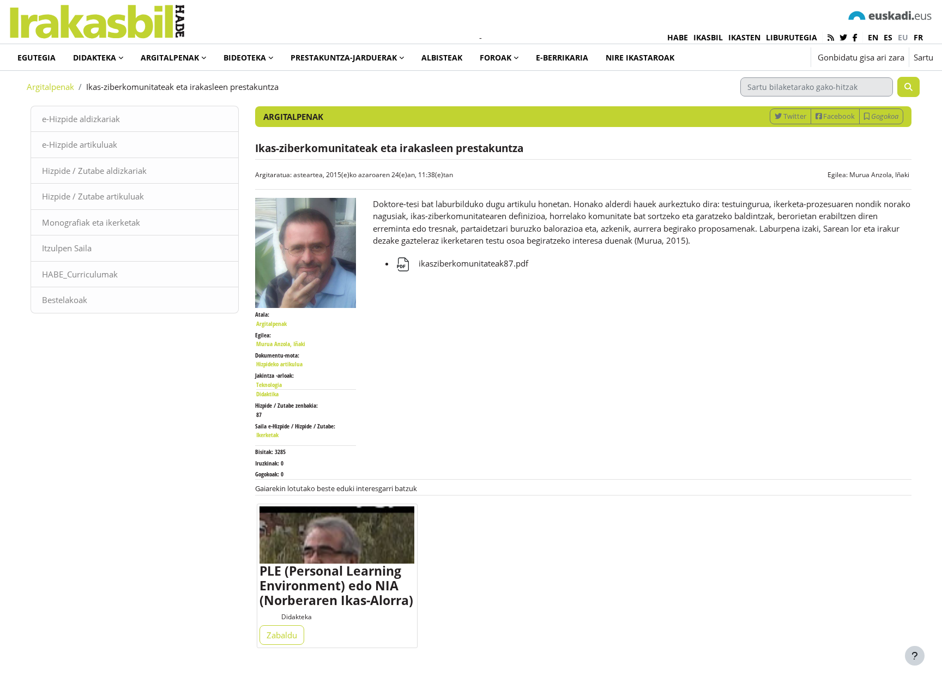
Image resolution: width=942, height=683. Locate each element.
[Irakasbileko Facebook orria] (855, 37)
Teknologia (269, 384)
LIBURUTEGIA (791, 37)
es (888, 37)
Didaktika (267, 394)
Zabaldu (282, 635)
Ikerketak (267, 435)
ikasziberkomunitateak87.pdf (472, 263)
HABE (677, 37)
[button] (768, 57)
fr (918, 37)
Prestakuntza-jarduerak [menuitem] (344, 57)
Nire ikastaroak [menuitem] (640, 57)
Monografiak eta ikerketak (91, 222)
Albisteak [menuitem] (441, 57)
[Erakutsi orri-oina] (915, 656)
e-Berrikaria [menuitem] (562, 57)
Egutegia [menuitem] (36, 57)
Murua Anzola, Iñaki (879, 174)
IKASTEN (744, 37)
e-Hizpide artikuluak (79, 144)
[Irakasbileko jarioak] (831, 37)
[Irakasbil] (96, 19)
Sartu (923, 57)
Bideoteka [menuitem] (245, 57)
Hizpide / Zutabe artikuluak (93, 196)
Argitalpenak (50, 86)
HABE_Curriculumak (80, 274)
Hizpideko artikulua (279, 364)
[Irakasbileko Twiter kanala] (843, 37)
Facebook (838, 116)
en (873, 37)
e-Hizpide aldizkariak (81, 118)
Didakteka (296, 616)
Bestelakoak (64, 299)
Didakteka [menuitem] (94, 57)
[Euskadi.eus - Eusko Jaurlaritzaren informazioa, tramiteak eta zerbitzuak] (890, 15)
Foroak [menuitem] (495, 57)
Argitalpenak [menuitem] (170, 57)
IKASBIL (708, 37)
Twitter (794, 116)
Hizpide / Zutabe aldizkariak (94, 170)
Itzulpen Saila (67, 248)
